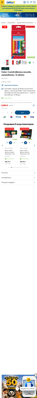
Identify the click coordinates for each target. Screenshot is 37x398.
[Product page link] (11, 134)
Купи (22, 112)
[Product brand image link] (5, 68)
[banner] (18, 15)
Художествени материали (25, 22)
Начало (3, 22)
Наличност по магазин (11, 85)
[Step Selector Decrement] (3, 113)
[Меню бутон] (2, 2)
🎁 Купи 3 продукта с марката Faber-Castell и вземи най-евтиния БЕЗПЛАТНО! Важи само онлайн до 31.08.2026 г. (18, 8)
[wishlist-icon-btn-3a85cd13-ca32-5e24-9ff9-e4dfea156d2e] (34, 106)
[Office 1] (11, 2)
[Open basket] (34, 2)
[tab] (18, 172)
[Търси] (28, 2)
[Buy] (10, 142)
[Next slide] (33, 62)
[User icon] (24, 2)
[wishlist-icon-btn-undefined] (7, 143)
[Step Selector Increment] (12, 113)
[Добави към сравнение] (33, 113)
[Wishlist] (31, 2)
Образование (11, 22)
